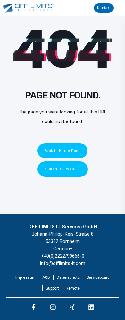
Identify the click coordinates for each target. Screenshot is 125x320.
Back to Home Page (62, 151)
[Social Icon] (33, 307)
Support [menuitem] (52, 288)
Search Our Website (62, 169)
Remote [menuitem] (73, 288)
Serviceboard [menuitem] (98, 277)
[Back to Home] (28, 9)
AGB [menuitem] (46, 277)
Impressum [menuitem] (25, 277)
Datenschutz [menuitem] (68, 277)
